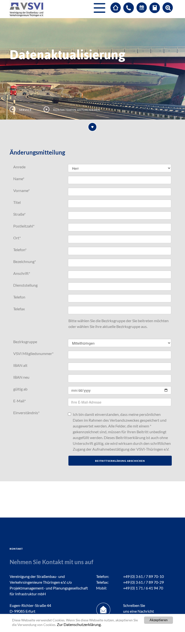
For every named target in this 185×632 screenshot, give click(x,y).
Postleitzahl (23, 226)
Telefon (19, 249)
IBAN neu (21, 377)
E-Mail (19, 400)
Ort (17, 237)
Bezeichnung (24, 261)
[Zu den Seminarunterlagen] (154, 7)
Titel (17, 202)
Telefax (19, 308)
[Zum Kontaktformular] (128, 7)
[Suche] (167, 7)
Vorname (21, 190)
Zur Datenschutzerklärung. (79, 624)
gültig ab (20, 389)
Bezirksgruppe (25, 341)
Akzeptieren (159, 620)
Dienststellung (25, 285)
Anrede (19, 166)
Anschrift (21, 273)
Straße (19, 214)
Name (18, 178)
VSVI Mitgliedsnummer (33, 353)
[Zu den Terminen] (141, 7)
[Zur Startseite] (115, 7)
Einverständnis (26, 412)
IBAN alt (20, 365)
